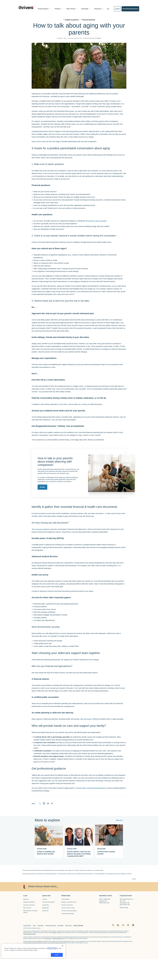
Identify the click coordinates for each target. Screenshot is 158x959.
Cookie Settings (27, 925)
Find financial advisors (130, 9)
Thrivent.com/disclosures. (29, 934)
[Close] (63, 946)
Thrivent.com (48, 938)
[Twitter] (40, 803)
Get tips (42, 487)
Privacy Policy (52, 948)
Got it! (57, 955)
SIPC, (60, 932)
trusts (89, 719)
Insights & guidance (72, 20)
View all (118, 820)
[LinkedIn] (44, 803)
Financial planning (88, 20)
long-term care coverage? (97, 221)
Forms (34, 925)
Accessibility (60, 925)
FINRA (54, 932)
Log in (117, 9)
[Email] (48, 803)
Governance (41, 925)
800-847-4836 (124, 907)
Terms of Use (68, 925)
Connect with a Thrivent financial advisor (90, 788)
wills (81, 719)
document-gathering (42, 529)
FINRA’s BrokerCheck (57, 938)
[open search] (108, 9)
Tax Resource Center (50, 925)
